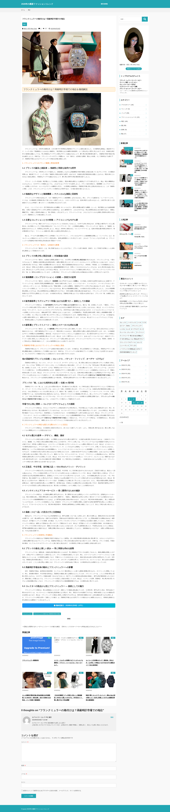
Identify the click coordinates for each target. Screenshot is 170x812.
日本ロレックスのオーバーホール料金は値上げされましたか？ (81, 626)
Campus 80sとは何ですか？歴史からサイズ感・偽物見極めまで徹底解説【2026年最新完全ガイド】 (140, 154)
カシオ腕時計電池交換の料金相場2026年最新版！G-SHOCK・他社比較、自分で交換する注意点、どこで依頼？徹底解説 (36, 697)
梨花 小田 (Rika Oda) (30, 28)
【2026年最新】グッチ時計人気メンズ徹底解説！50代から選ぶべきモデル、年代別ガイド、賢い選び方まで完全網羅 (68, 697)
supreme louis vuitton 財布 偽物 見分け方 (140, 228)
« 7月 (121, 422)
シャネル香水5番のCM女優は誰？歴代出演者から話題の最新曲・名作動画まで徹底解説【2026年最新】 (141, 207)
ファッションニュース (130, 117)
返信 (112, 717)
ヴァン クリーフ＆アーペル (128, 342)
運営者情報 (104, 4)
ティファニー (140, 332)
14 (138, 402)
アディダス (133, 345)
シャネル (122, 329)
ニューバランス (124, 345)
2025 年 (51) (125, 369)
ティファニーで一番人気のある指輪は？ (131, 335)
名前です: (123, 64)
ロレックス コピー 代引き (128, 84)
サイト (23, 782)
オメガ (142, 329)
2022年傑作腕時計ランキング (128, 352)
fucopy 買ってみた (139, 236)
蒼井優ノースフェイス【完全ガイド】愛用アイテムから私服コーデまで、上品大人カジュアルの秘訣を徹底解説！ (140, 194)
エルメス (139, 342)
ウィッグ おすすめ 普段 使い (140, 256)
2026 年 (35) (125, 365)
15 (141, 402)
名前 (23, 765)
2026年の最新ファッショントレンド (37, 4)
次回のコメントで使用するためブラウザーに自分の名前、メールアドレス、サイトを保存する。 (52, 790)
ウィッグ (125, 109)
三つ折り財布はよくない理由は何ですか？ (132, 339)
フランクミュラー (27, 613)
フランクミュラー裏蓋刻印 (30, 660)
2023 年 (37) (125, 377)
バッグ (125, 113)
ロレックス (123, 322)
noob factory (138, 265)
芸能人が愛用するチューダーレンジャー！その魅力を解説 (42, 626)
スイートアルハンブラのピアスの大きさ (140, 247)
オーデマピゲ (135, 329)
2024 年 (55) (125, 373)
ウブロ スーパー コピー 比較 (128, 86)
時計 (24, 24)
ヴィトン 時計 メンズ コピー (128, 82)
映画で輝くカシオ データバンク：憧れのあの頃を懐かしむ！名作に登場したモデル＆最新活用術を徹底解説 (100, 697)
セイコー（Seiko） (125, 325)
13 (133, 402)
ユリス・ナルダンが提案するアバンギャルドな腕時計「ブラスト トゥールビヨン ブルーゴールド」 (68, 663)
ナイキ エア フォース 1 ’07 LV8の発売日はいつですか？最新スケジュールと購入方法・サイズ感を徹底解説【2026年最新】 (140, 168)
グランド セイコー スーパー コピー (130, 88)
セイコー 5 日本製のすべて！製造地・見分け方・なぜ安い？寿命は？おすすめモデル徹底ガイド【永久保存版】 (100, 663)
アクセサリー (127, 105)
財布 (124, 129)
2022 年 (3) (125, 382)
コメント (25, 742)
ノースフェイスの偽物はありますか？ (131, 349)
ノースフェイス (131, 322)
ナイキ (139, 322)
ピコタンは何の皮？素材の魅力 (129, 306)
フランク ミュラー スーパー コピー (130, 80)
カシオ (128, 329)
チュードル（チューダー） (127, 332)
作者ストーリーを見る (134, 69)
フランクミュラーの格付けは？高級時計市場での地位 (47, 613)
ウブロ (144, 322)
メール (24, 774)
